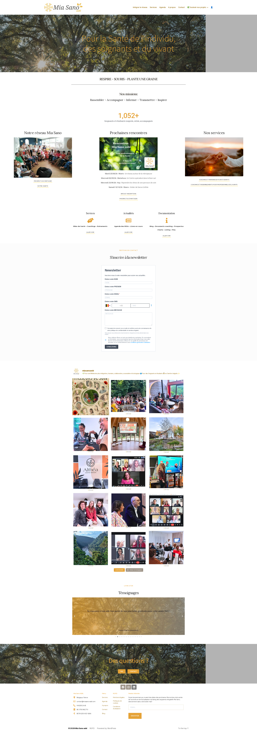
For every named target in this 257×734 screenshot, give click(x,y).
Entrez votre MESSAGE (113, 310)
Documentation (166, 213)
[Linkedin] (134, 687)
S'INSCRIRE (111, 347)
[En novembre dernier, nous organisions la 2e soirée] (90, 510)
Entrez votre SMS (111, 301)
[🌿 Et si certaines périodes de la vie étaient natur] (166, 434)
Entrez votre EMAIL (112, 294)
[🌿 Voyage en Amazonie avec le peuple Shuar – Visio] (90, 548)
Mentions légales (118, 697)
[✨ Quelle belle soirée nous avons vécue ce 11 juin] (90, 434)
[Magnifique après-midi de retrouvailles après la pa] (128, 396)
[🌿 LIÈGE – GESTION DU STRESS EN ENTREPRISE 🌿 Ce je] (166, 548)
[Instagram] (128, 687)
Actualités (128, 213)
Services (153, 7)
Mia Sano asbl (81, 728)
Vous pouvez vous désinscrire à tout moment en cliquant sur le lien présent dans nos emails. (127, 333)
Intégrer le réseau (140, 7)
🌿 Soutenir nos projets (196, 7)
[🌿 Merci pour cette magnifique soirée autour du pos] (128, 434)
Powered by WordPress (106, 728)
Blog (103, 713)
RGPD (115, 693)
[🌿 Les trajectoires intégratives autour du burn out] (90, 472)
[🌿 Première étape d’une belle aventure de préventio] (166, 472)
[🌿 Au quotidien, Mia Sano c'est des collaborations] (128, 472)
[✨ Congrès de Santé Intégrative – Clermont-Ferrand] (128, 510)
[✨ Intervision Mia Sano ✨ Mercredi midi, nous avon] (128, 548)
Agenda (162, 7)
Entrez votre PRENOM (113, 286)
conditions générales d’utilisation (140, 342)
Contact (181, 7)
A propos (172, 7)
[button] (74, 616)
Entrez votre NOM (111, 279)
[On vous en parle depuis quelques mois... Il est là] (90, 396)
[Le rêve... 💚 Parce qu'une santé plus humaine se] (166, 396)
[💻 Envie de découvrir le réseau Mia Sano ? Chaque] (166, 510)
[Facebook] (122, 687)
